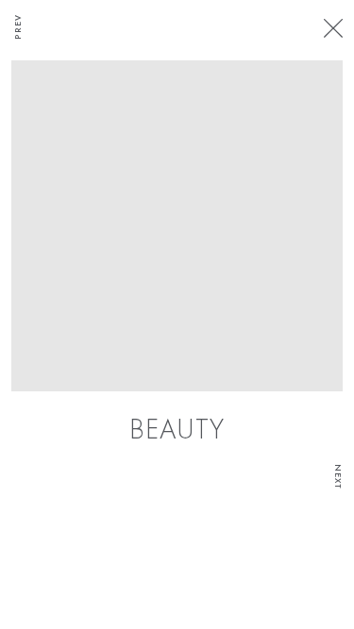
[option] (177, 254)
